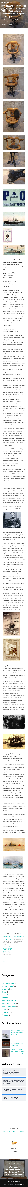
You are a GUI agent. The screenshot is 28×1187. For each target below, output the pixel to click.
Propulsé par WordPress (14, 1181)
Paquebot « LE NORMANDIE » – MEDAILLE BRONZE (7, 938)
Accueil (4, 962)
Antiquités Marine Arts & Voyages (7, 6)
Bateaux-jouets (7, 986)
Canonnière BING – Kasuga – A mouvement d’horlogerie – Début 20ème (18, 1032)
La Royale (5, 989)
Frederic (6, 20)
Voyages (11, 22)
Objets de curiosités (9, 1001)
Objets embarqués (8, 1003)
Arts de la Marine (8, 983)
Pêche (4, 1009)
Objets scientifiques (9, 1006)
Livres (4, 992)
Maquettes (5, 995)
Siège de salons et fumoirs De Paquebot (14, 1131)
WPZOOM (21, 1184)
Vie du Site (5, 1012)
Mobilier (5, 998)
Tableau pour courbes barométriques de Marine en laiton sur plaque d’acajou (18, 1051)
